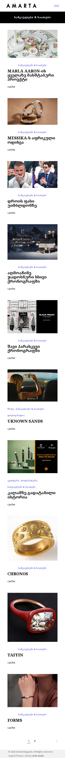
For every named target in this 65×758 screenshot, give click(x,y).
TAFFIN (15, 655)
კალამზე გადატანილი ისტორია (32, 494)
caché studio (38, 755)
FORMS (15, 720)
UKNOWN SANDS (25, 421)
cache (11, 86)
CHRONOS (18, 573)
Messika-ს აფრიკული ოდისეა (31, 140)
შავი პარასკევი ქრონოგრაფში (24, 348)
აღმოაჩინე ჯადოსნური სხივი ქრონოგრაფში (27, 277)
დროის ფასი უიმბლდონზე (22, 203)
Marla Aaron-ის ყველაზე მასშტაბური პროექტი (31, 75)
